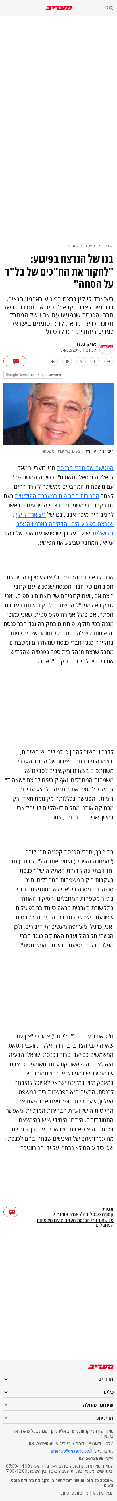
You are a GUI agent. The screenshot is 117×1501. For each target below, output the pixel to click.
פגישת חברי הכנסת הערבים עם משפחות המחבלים (75, 1222)
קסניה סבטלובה (98, 1214)
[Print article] (53, 361)
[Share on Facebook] (95, 361)
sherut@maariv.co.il (71, 1451)
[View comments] (14, 361)
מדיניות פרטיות (74, 1493)
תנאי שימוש (103, 1493)
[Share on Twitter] (81, 361)
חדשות (91, 245)
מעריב (109, 245)
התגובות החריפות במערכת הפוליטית (57, 496)
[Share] (109, 361)
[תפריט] (112, 8)
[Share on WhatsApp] (67, 361)
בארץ (73, 245)
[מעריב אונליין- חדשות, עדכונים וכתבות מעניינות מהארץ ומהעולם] (58, 8)
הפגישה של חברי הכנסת (85, 468)
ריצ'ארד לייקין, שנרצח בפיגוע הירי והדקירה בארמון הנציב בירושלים (63, 524)
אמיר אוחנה (68, 1214)
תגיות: (107, 1209)
